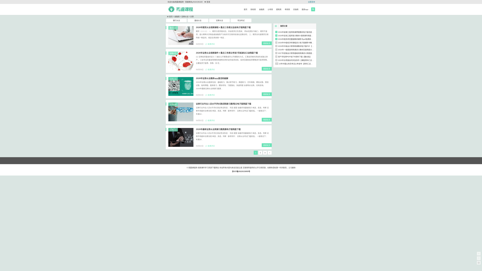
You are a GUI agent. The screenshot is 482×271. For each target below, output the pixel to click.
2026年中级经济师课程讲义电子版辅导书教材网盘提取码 (300, 43)
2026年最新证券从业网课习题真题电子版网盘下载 (218, 129)
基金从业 (197, 20)
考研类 (287, 9)
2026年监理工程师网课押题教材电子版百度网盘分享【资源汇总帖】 (304, 32)
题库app (305, 9)
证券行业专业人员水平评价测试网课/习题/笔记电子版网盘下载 (223, 104)
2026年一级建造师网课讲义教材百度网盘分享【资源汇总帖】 (302, 50)
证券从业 (184, 17)
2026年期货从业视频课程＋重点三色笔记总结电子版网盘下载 (223, 27)
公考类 (270, 9)
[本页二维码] (479, 263)
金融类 (261, 9)
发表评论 (211, 44)
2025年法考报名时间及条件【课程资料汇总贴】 (296, 60)
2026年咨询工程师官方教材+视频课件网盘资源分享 (298, 36)
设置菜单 (311, 2)
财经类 (253, 9)
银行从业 (176, 20)
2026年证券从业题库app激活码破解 (212, 78)
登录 (208, 2)
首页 (245, 9)
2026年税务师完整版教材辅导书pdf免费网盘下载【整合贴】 (301, 39)
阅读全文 (266, 43)
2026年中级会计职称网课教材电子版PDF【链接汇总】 (299, 46)
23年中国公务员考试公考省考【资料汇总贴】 (296, 64)
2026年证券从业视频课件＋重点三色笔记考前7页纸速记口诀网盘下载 (227, 53)
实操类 (295, 9)
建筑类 (278, 9)
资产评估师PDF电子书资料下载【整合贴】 (294, 57)
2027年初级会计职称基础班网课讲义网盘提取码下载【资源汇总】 (303, 53)
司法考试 (241, 20)
